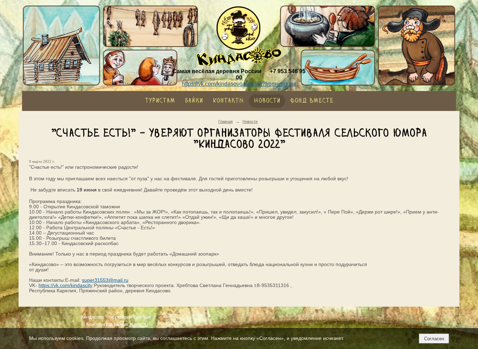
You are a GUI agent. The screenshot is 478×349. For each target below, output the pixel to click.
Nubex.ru (138, 324)
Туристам (160, 101)
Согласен (434, 338)
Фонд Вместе (311, 101)
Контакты (228, 101)
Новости (267, 101)
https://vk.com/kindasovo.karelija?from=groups (239, 84)
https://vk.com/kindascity (65, 285)
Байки (194, 101)
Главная (225, 121)
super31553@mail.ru (105, 280)
